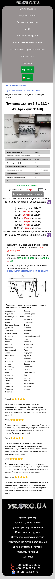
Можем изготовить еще (27, 194)
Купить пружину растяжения (27, 527)
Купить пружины (27, 9)
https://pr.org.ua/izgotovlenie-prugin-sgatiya (27, 271)
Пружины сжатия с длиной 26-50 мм (23, 91)
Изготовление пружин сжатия (27, 42)
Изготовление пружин (27, 35)
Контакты (27, 63)
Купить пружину (27, 517)
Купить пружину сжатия (28, 522)
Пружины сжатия (27, 15)
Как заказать (27, 56)
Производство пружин (27, 532)
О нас (27, 29)
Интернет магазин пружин (27, 547)
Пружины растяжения (27, 22)
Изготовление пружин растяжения (27, 49)
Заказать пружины (27, 551)
